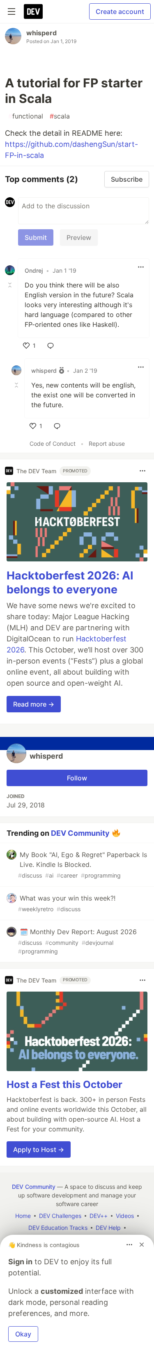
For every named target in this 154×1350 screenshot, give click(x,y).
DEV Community (80, 833)
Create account (120, 11)
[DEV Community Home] (33, 11)
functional (25, 116)
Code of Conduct (53, 443)
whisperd (41, 33)
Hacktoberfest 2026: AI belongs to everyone (70, 582)
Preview (79, 237)
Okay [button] (23, 1334)
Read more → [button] (33, 704)
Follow (77, 778)
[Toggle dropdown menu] (140, 267)
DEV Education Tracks (57, 1227)
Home (23, 1215)
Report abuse (107, 443)
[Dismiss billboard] (141, 1244)
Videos (125, 1215)
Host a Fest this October (64, 1084)
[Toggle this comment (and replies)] (10, 285)
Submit (36, 237)
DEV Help (108, 1227)
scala (60, 116)
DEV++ (99, 1215)
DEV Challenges (60, 1215)
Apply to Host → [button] (38, 1149)
